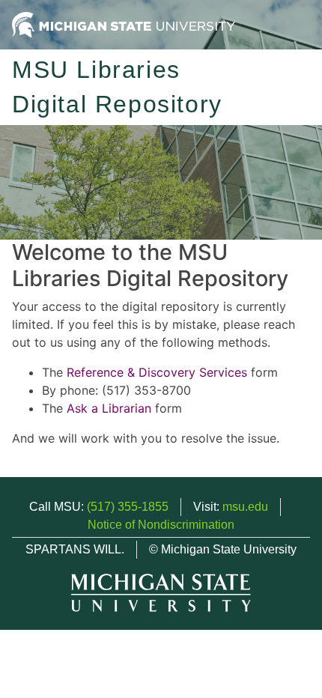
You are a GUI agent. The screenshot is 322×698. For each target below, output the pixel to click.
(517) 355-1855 (127, 506)
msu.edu (245, 506)
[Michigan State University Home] (123, 23)
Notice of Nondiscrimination (161, 524)
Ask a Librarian (109, 408)
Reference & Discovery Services (157, 372)
